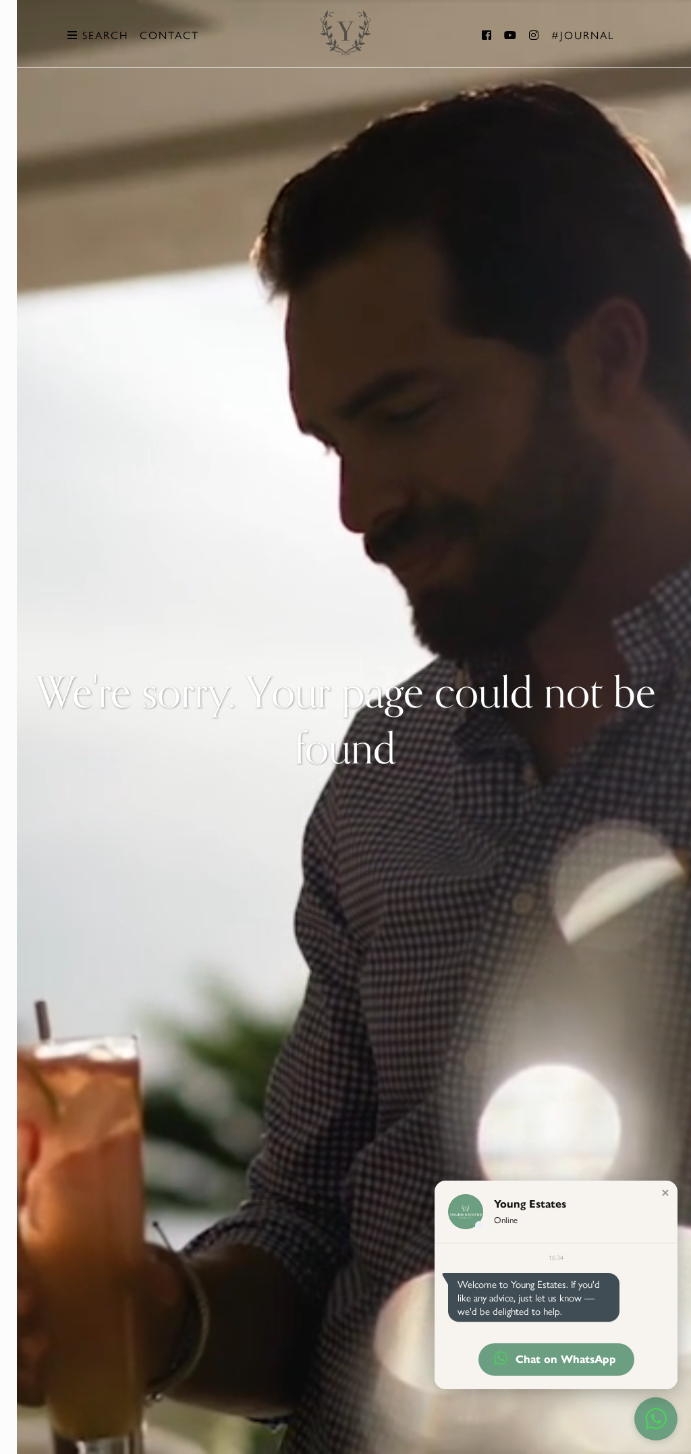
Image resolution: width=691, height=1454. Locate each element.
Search (103, 35)
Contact (169, 35)
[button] (665, 1193)
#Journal (583, 35)
